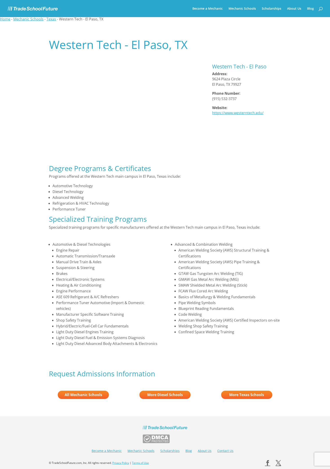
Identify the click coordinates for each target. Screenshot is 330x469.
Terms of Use (140, 463)
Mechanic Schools (242, 9)
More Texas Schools (246, 394)
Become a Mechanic (207, 9)
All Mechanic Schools (83, 394)
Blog (310, 9)
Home (5, 19)
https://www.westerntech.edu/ (238, 112)
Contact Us (225, 451)
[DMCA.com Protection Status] (156, 441)
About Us (294, 9)
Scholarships (271, 9)
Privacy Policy (120, 463)
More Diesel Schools (165, 394)
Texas (51, 19)
